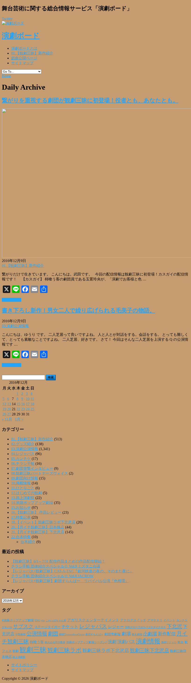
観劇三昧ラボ (65, 650)
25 (32, 409)
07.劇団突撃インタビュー (32, 468)
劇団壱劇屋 (112, 634)
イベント (169, 620)
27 (9, 414)
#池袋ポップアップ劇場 (18, 620)
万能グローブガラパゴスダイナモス (145, 627)
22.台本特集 (21, 537)
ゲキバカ (7, 627)
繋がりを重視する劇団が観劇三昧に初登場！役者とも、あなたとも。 (90, 100)
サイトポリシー (24, 665)
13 (9, 404)
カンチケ (182, 620)
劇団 (53, 633)
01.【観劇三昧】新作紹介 (32, 53)
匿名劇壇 (137, 634)
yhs (43, 620)
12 (4, 404)
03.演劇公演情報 (15, 326)
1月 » (19, 419)
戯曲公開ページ (24, 58)
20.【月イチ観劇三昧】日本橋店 (37, 527)
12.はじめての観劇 (26, 493)
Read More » (11, 300)
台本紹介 (27, 542)
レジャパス (93, 626)
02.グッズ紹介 (22, 444)
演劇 (112, 641)
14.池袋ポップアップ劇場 (32, 503)
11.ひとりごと (22, 488)
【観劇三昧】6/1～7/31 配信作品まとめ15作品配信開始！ (58, 561)
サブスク (23, 626)
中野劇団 (20, 634)
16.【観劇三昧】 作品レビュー (36, 512)
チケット (69, 626)
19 (4, 409)
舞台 (180, 642)
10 (28, 399)
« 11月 (7, 419)
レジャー (116, 627)
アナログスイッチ (133, 620)
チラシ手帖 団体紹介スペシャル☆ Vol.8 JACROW (52, 576)
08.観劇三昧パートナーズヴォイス (39, 473)
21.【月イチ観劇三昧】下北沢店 (37, 532)
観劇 (16, 651)
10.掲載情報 (21, 483)
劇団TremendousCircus (72, 634)
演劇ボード (21, 35)
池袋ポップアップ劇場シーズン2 (86, 642)
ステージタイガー (47, 627)
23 (23, 409)
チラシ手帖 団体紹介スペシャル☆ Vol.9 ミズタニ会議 (55, 566)
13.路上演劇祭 (22, 498)
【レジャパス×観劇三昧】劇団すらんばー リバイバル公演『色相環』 (70, 581)
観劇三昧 (33, 649)
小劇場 (150, 633)
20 (9, 409)
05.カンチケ (21, 459)
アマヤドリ (154, 620)
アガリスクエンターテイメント (93, 620)
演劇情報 (148, 641)
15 (18, 404)
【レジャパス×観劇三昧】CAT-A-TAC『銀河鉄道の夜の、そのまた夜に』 (72, 571)
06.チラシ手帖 (22, 464)
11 (32, 399)
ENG (37, 620)
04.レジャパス (22, 454)
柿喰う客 (37, 642)
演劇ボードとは (24, 48)
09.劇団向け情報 (24, 478)
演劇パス (126, 641)
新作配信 (167, 633)
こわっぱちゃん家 (56, 620)
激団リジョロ (169, 642)
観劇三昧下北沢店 (149, 650)
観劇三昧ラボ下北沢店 (105, 650)
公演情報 (37, 633)
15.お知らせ (21, 508)
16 (23, 404)
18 (32, 404)
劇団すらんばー (94, 634)
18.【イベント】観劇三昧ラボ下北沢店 (43, 522)
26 (4, 414)
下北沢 (174, 626)
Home (6, 76)
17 (28, 404)
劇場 (126, 633)
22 (18, 409)
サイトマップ (22, 63)
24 (28, 409)
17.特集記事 (21, 517)
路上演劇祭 (19, 657)
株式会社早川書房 (55, 642)
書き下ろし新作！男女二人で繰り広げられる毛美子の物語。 (78, 310)
